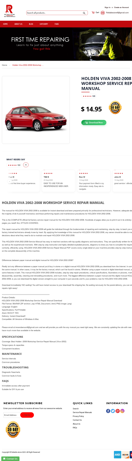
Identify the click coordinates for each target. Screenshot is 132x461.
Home (5, 24)
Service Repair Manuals (82, 412)
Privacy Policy (78, 416)
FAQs (57, 24)
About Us (18, 24)
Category (44, 24)
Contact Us (77, 420)
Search (76, 409)
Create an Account (121, 7)
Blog (31, 24)
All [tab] (26, 164)
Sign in (107, 7)
